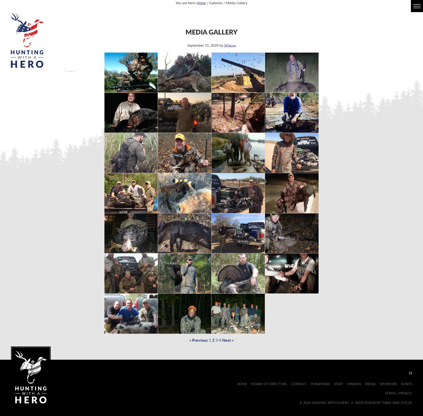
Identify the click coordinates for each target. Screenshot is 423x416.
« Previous (198, 340)
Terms (390, 393)
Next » (228, 340)
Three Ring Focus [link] (396, 402)
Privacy (405, 393)
